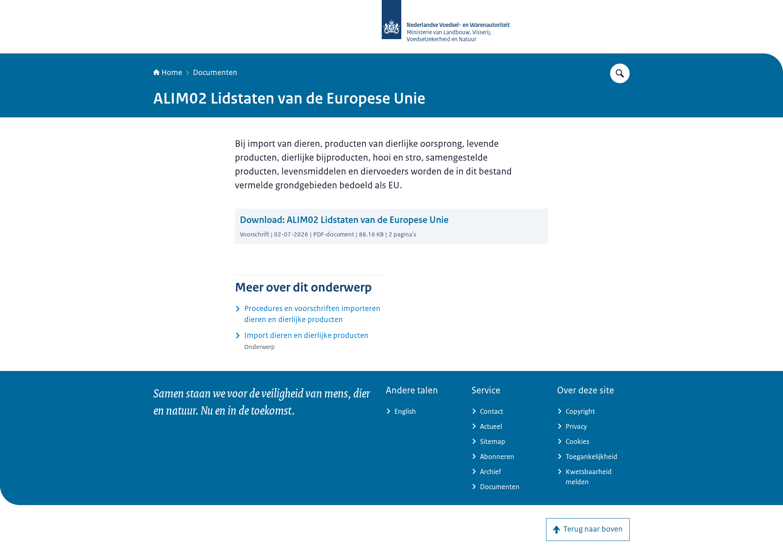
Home (171, 72)
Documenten (215, 72)
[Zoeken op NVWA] (620, 73)
